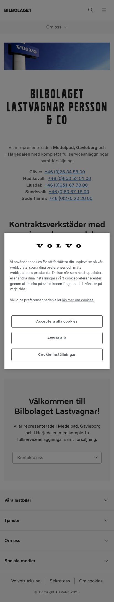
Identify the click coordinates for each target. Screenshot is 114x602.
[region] (57, 301)
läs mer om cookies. (78, 300)
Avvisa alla (57, 338)
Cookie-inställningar (57, 354)
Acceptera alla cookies (56, 321)
